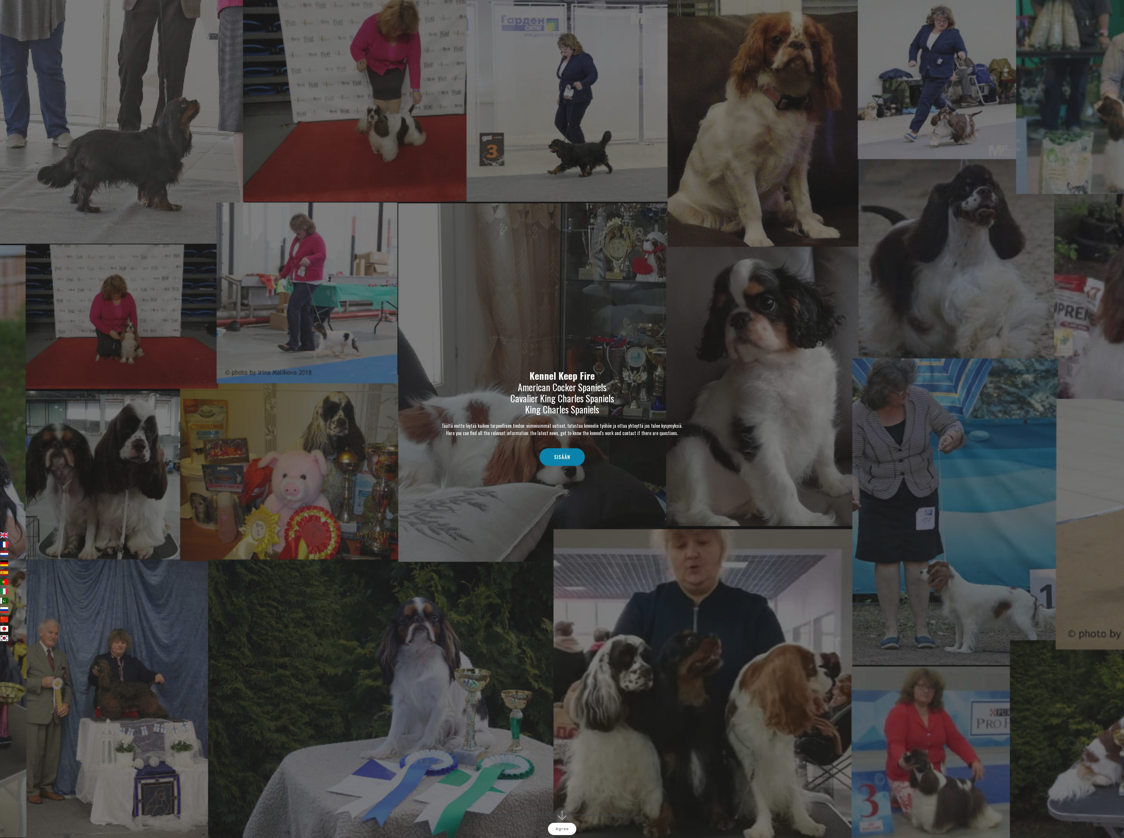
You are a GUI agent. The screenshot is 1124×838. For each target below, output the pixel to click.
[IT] (4, 591)
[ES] (4, 572)
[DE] (4, 563)
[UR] (4, 600)
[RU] (4, 610)
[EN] (4, 535)
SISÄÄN (562, 457)
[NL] (4, 554)
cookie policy (613, 815)
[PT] (4, 582)
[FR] (4, 544)
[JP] (4, 628)
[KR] (4, 638)
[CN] (4, 619)
